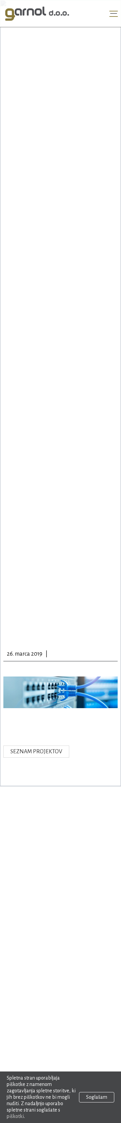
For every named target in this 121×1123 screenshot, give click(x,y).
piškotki (15, 1116)
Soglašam (96, 1097)
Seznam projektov (36, 752)
